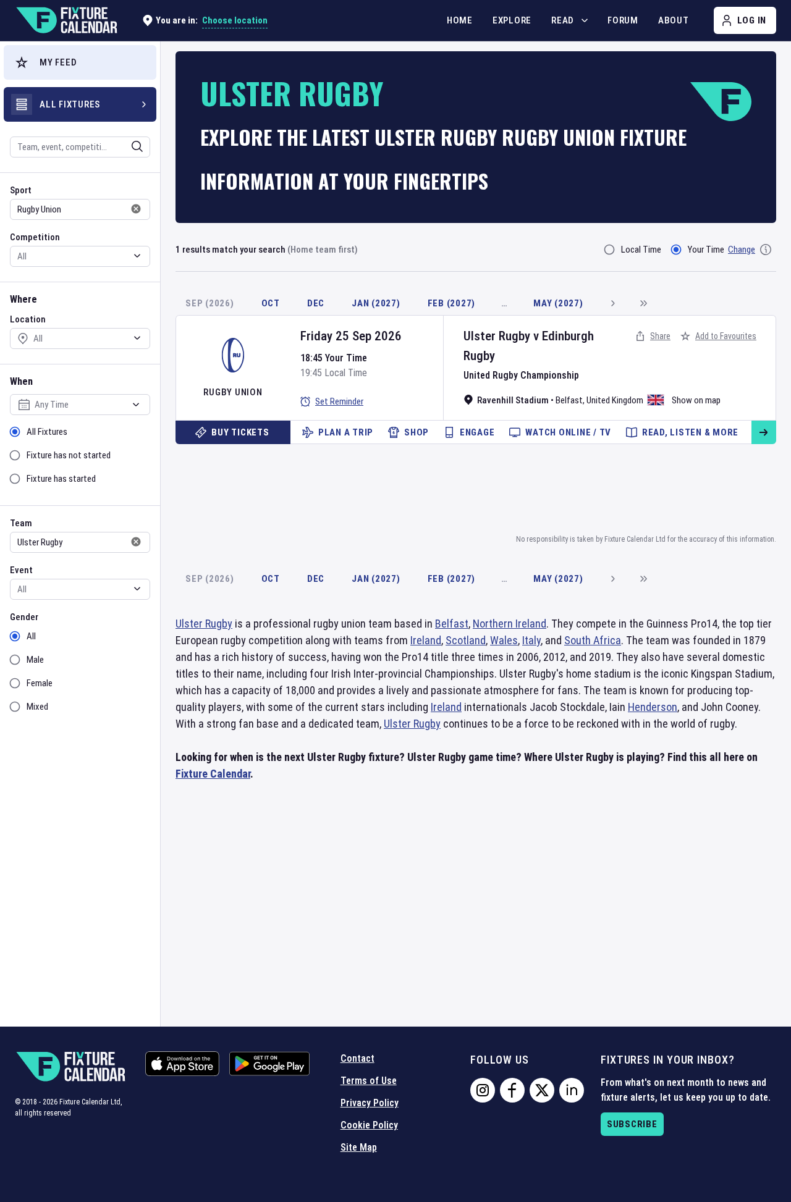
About (673, 20)
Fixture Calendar (213, 773)
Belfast (569, 400)
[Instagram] (482, 1090)
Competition (35, 237)
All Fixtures (47, 431)
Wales (504, 640)
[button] (80, 62)
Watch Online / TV (568, 432)
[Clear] (129, 146)
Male (35, 659)
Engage (477, 432)
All (31, 636)
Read (562, 20)
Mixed (37, 706)
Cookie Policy (369, 1125)
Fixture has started (61, 478)
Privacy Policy (370, 1103)
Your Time (706, 249)
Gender (24, 617)
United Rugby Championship (521, 375)
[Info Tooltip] (765, 249)
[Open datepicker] (136, 405)
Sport (21, 190)
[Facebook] (512, 1090)
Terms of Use (369, 1080)
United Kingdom (614, 400)
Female (40, 683)
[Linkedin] (571, 1090)
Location (28, 319)
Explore (512, 20)
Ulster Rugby (496, 336)
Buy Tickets (240, 432)
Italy (531, 640)
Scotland (466, 640)
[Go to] (763, 432)
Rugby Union (232, 392)
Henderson (652, 706)
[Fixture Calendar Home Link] (66, 20)
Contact (357, 1058)
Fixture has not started (69, 455)
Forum (622, 20)
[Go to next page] (612, 303)
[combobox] (63, 147)
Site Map (359, 1147)
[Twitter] (542, 1090)
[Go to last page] (643, 303)
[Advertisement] (476, 487)
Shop (416, 432)
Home (460, 20)
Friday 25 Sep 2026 (351, 336)
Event (21, 570)
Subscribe (632, 1124)
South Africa (592, 640)
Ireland (425, 640)
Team (21, 523)
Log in (752, 20)
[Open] (137, 146)
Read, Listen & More (690, 432)
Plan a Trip (345, 432)
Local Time (641, 249)
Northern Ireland (509, 623)
